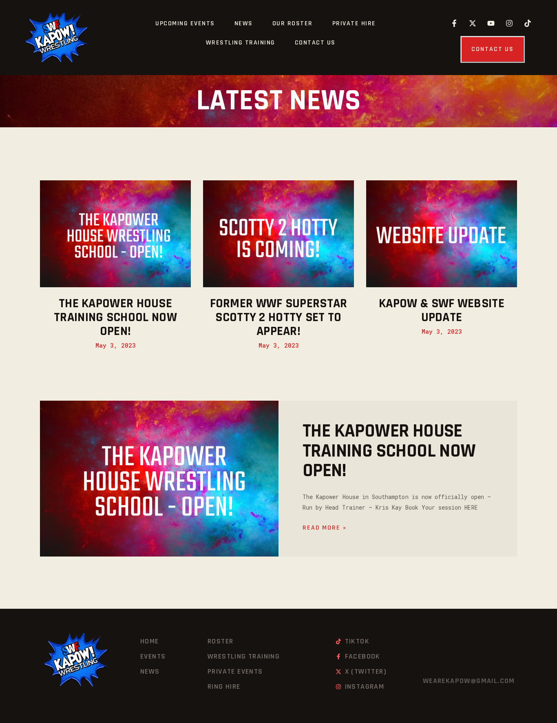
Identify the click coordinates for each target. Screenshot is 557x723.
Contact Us (315, 42)
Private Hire (354, 23)
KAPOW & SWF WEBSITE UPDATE (441, 310)
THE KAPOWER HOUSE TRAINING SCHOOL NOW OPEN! (115, 317)
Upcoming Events (185, 23)
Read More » (325, 527)
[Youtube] (491, 23)
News (243, 23)
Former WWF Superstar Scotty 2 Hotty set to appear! (278, 317)
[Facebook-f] (454, 23)
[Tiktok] (527, 23)
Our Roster (292, 23)
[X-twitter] (472, 23)
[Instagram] (509, 23)
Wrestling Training (240, 42)
